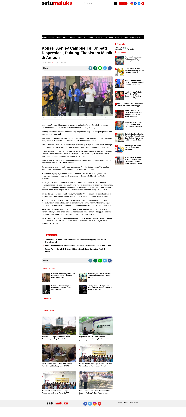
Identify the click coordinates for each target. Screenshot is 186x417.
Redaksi (120, 403)
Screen (123, 3)
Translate (130, 49)
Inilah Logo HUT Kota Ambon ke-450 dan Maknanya (133, 148)
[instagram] (131, 3)
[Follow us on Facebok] (85, 404)
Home (44, 37)
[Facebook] (110, 68)
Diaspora (73, 37)
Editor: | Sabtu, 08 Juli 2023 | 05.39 (54, 62)
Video (111, 37)
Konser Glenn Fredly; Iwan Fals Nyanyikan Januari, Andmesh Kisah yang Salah (63, 275)
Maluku (58, 37)
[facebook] (135, 3)
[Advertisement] (93, 20)
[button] (142, 36)
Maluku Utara (135, 37)
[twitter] (139, 3)
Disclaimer (134, 403)
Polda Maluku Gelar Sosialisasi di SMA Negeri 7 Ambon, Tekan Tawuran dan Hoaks (94, 393)
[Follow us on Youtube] (99, 404)
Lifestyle (90, 37)
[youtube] (142, 3)
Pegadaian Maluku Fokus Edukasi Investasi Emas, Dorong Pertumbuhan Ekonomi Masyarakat (94, 339)
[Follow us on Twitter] (90, 404)
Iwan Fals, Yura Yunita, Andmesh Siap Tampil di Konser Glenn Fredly (100, 275)
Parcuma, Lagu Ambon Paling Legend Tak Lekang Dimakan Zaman (134, 59)
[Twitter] (105, 68)
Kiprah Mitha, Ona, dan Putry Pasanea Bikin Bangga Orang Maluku (133, 124)
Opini (126, 37)
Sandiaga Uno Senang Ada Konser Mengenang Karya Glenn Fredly (61, 287)
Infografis (118, 37)
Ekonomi (81, 37)
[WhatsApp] (95, 68)
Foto (105, 37)
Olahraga (98, 37)
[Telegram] (90, 68)
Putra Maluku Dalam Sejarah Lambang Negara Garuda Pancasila (134, 70)
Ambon (51, 37)
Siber (126, 403)
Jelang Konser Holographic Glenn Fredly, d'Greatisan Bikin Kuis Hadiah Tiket (100, 287)
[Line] (100, 68)
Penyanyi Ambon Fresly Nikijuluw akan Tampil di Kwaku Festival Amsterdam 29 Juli (78, 245)
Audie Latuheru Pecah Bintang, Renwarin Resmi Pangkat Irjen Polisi (134, 82)
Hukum (65, 37)
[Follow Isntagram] (95, 404)
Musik (54, 44)
